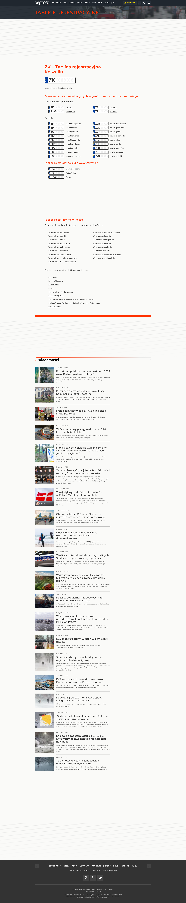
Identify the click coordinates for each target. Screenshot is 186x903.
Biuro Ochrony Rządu (56, 296)
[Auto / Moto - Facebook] (86, 878)
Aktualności (56, 3)
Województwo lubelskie (57, 236)
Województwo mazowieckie (59, 243)
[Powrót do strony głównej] (37, 866)
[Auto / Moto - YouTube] (100, 878)
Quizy (113, 3)
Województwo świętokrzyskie (59, 254)
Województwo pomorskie (58, 251)
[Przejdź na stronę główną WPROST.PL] (32, 3)
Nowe (65, 3)
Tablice (106, 3)
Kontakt (79, 870)
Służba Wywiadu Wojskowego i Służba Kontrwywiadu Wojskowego (74, 303)
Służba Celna (53, 285)
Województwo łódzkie (56, 240)
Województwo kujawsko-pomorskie (106, 232)
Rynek (99, 3)
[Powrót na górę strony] (149, 866)
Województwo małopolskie (103, 240)
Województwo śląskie (101, 251)
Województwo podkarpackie (59, 247)
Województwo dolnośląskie (58, 232)
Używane (71, 3)
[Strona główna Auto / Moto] (42, 3)
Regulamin (96, 870)
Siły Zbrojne (53, 277)
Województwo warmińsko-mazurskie (107, 254)
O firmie (71, 870)
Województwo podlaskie (102, 247)
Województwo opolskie (102, 243)
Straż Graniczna (54, 307)
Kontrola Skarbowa (55, 281)
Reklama (87, 870)
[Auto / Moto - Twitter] (93, 878)
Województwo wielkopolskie (104, 258)
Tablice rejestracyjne (67, 12)
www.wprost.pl (96, 897)
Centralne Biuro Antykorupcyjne (60, 292)
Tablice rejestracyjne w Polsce (64, 219)
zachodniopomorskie (64, 88)
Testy (94, 3)
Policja (50, 288)
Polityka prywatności (110, 870)
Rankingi (87, 3)
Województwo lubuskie (102, 236)
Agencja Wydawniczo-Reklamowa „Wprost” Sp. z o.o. (98, 889)
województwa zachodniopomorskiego (113, 96)
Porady (79, 3)
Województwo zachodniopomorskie (62, 262)
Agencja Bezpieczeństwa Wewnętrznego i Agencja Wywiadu (71, 299)
